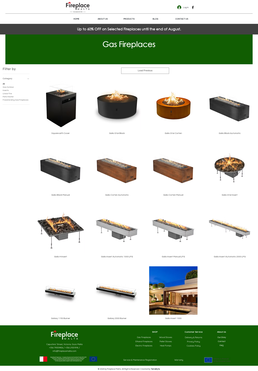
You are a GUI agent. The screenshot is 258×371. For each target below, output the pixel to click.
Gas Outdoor (8, 87)
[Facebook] (193, 7)
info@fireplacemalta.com (64, 351)
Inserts (6, 90)
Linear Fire (7, 94)
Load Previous (145, 70)
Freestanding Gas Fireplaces (15, 100)
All (4, 84)
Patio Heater (8, 97)
